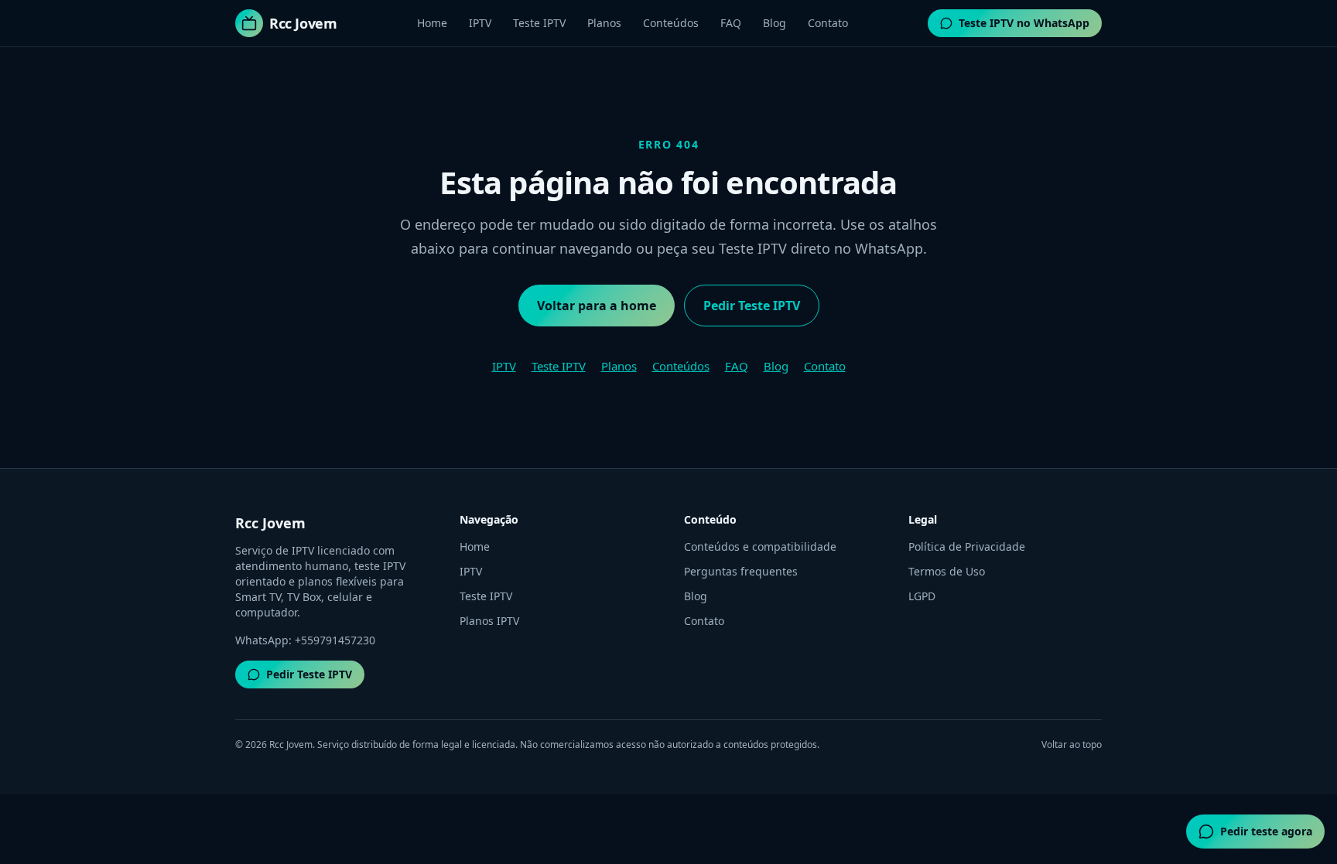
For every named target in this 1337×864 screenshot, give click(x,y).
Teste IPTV (539, 22)
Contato (828, 22)
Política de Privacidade (966, 546)
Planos (604, 22)
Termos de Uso (946, 571)
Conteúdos (671, 22)
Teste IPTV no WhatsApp (1024, 22)
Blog (774, 22)
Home (432, 22)
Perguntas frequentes (741, 571)
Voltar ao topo (1071, 745)
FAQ (730, 22)
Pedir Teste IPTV (751, 305)
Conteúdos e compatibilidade (760, 546)
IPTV (480, 22)
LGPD (921, 596)
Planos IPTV (489, 620)
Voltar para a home (596, 305)
